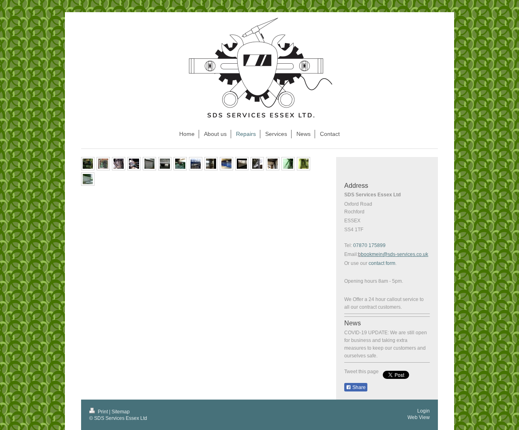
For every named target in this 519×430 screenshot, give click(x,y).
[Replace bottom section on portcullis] (242, 164)
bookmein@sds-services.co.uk (394, 254)
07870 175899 (369, 245)
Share (358, 387)
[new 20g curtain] (226, 164)
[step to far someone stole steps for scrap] (288, 164)
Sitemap (121, 412)
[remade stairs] (303, 164)
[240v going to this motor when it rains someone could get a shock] (180, 164)
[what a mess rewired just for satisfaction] (88, 164)
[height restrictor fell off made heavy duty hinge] (257, 164)
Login (423, 411)
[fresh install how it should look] (103, 164)
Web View (418, 417)
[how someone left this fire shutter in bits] (134, 164)
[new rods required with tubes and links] (273, 164)
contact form (382, 263)
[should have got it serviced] (88, 179)
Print (103, 412)
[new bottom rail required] (165, 164)
